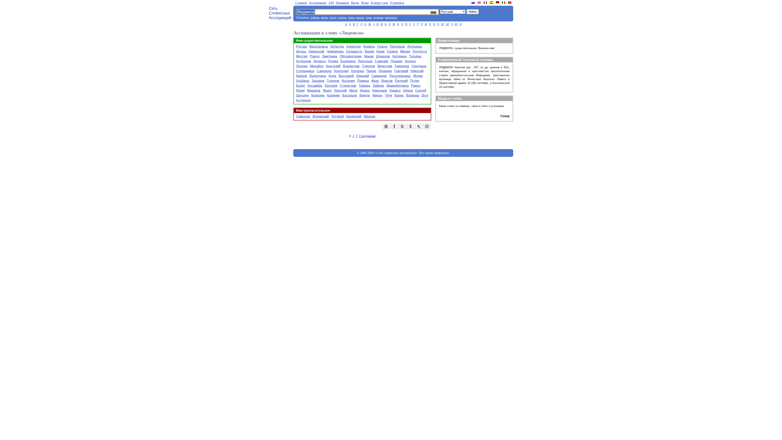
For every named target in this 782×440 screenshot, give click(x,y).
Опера (408, 90)
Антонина (414, 46)
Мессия (302, 56)
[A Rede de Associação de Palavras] (510, 2)
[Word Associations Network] (480, 2)
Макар (369, 56)
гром (369, 17)
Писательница (400, 76)
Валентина (318, 76)
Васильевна (319, 46)
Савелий (381, 61)
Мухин (418, 76)
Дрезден (302, 95)
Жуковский (320, 116)
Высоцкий (346, 76)
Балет (300, 85)
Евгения (331, 85)
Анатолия (341, 71)
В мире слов (379, 2)
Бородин (318, 95)
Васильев (349, 95)
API (331, 2)
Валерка (412, 95)
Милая (405, 51)
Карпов (301, 76)
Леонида (385, 71)
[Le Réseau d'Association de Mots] (486, 2)
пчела (332, 17)
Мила (353, 90)
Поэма (333, 61)
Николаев (379, 90)
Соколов (368, 66)
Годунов (333, 80)
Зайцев (378, 85)
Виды (355, 2)
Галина (392, 51)
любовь (314, 17)
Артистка (337, 46)
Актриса (319, 61)
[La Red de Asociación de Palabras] (492, 2)
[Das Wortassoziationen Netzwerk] (498, 2)
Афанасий (316, 51)
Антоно (410, 61)
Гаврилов (402, 66)
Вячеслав (385, 66)
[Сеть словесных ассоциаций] (473, 2)
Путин (414, 80)
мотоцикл (391, 17)
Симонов (303, 116)
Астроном (303, 61)
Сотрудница (305, 71)
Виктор (364, 95)
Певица (363, 80)
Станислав (348, 85)
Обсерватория (351, 56)
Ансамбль (315, 85)
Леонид (302, 66)
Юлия (300, 90)
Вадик (369, 51)
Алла (332, 76)
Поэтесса (420, 51)
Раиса (415, 85)
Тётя (388, 95)
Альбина (302, 80)
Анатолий (333, 66)
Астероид (303, 100)
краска (360, 17)
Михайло (316, 66)
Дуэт (425, 95)
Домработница (397, 85)
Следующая (367, 136)
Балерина (348, 61)
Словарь (301, 2)
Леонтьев (365, 61)
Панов (371, 71)
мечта (324, 17)
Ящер (327, 90)
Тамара (364, 85)
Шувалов (383, 56)
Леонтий (340, 90)
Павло (315, 56)
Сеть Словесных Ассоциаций (280, 13)
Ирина (365, 90)
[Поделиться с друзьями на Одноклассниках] (410, 126)
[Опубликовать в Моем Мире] (427, 126)
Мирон (377, 95)
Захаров (318, 80)
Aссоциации (317, 2)
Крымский (353, 116)
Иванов (369, 116)
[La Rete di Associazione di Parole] (504, 2)
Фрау (375, 80)
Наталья (357, 71)
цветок (342, 17)
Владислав (351, 66)
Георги (382, 46)
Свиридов (379, 76)
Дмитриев (329, 56)
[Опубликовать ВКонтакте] (386, 126)
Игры (365, 2)
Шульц (301, 51)
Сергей (420, 90)
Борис (399, 95)
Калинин (333, 95)
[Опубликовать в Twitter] (402, 126)
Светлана (419, 66)
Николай (417, 71)
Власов (387, 80)
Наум (380, 51)
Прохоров (397, 46)
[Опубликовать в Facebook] (394, 126)
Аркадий (362, 76)
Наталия (348, 80)
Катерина (399, 56)
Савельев (324, 71)
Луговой (337, 116)
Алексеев (353, 46)
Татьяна (415, 56)
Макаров (313, 90)
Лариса (395, 90)
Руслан (301, 46)
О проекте (397, 2)
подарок (378, 17)
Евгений (401, 80)
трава (351, 17)
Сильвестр (354, 51)
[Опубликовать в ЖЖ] (418, 126)
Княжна (369, 46)
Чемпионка (335, 51)
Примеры (342, 2)
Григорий (401, 71)
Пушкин (396, 61)
